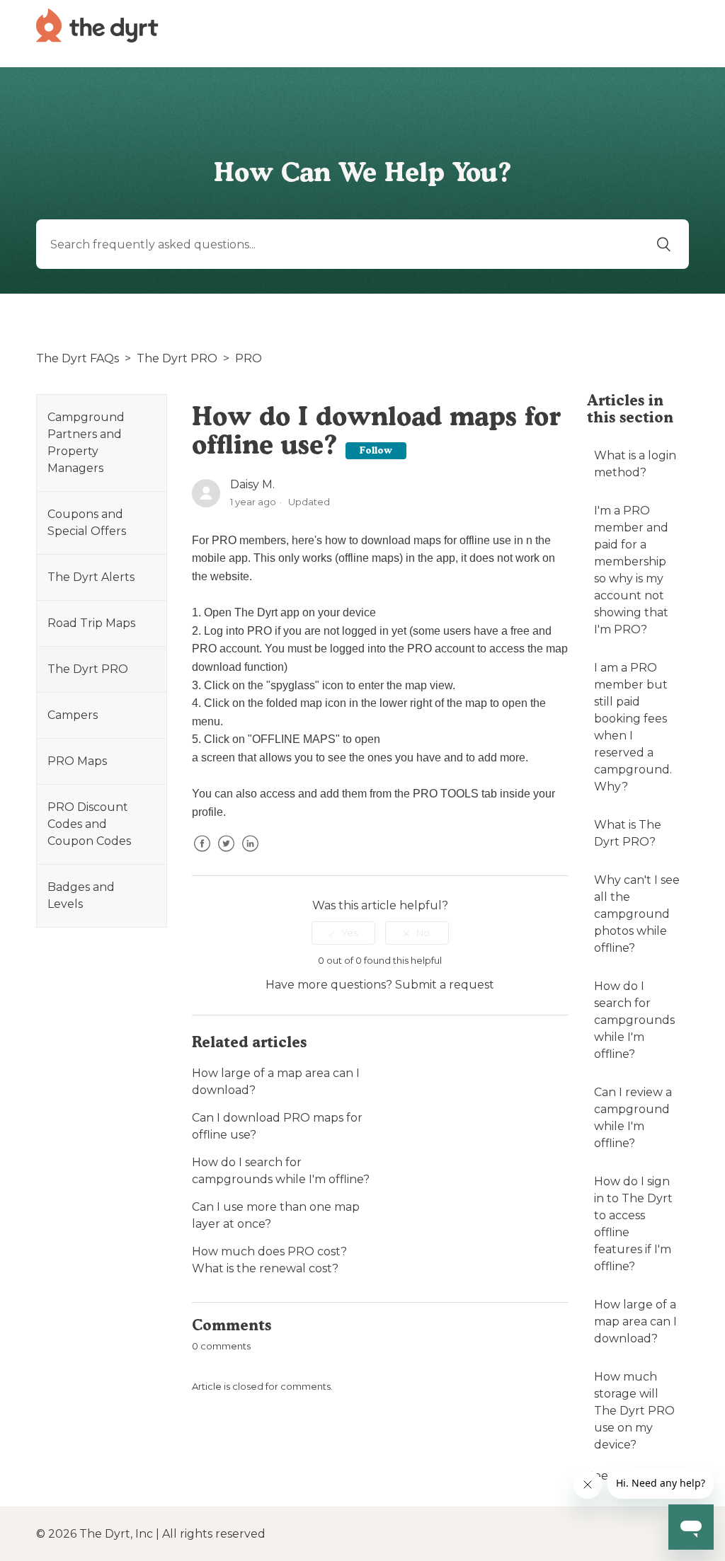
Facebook (202, 854)
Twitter (226, 854)
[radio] (343, 932)
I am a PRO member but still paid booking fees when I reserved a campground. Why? (633, 727)
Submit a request (444, 984)
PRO (248, 358)
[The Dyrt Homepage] (97, 24)
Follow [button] (376, 450)
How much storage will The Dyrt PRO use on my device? (634, 1410)
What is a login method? (635, 464)
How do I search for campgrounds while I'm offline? (634, 1020)
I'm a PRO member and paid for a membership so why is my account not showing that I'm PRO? (631, 570)
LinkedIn (250, 854)
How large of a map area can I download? (635, 1321)
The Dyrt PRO (177, 358)
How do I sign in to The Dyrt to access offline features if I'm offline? (633, 1224)
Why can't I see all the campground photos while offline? (637, 914)
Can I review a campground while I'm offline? (633, 1117)
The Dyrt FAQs (77, 358)
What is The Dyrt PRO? (627, 833)
